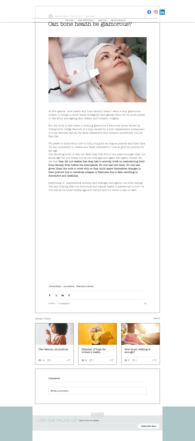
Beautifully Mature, (85, 286)
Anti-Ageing (68, 286)
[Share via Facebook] (49, 295)
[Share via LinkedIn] (62, 295)
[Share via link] (69, 295)
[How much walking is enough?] (140, 334)
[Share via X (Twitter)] (56, 295)
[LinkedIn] (162, 12)
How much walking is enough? (137, 351)
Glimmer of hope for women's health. (94, 351)
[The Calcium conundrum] (54, 334)
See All (157, 318)
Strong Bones (55, 286)
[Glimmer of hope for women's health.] (97, 334)
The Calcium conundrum (53, 349)
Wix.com (74, 434)
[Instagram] (155, 12)
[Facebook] (149, 12)
